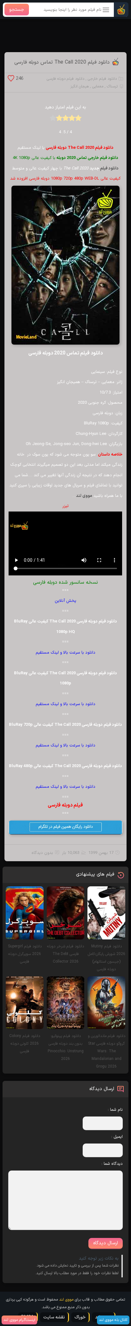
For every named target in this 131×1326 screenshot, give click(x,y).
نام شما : (115, 1110)
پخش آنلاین (65, 601)
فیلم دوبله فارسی (65, 805)
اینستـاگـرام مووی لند (19, 1320)
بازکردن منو (106, 10)
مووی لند (84, 496)
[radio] (78, 120)
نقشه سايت (54, 1317)
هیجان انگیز (79, 86)
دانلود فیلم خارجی (102, 79)
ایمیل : (117, 1137)
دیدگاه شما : (112, 1164)
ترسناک (112, 86)
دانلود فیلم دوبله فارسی (65, 79)
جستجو (16, 9)
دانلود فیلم (109, 168)
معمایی (97, 86)
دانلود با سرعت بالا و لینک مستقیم (65, 652)
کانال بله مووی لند (113, 1320)
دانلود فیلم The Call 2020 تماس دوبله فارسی (62, 62)
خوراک (80, 1317)
